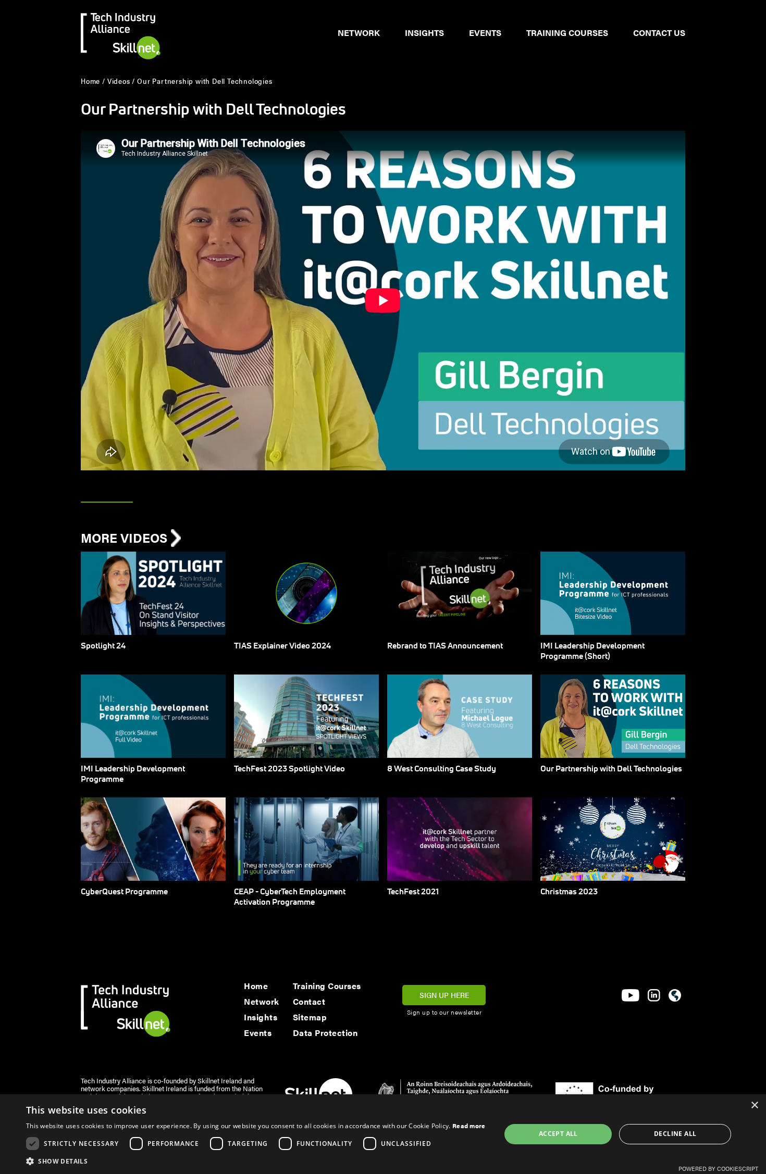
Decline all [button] (675, 1133)
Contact (309, 1001)
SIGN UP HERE (444, 995)
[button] (256, 1161)
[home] (120, 29)
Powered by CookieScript (718, 1168)
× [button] (754, 1105)
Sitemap (310, 1017)
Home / (93, 81)
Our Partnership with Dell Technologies (204, 81)
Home (256, 986)
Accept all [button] (558, 1133)
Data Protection (325, 1033)
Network (359, 33)
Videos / (121, 81)
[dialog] (383, 1134)
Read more (469, 1125)
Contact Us (659, 33)
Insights (424, 33)
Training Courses (567, 33)
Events (485, 33)
